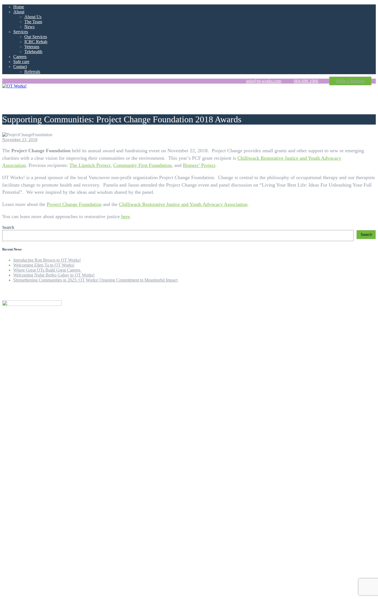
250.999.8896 (18, 539)
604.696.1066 (306, 81)
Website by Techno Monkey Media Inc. (36, 592)
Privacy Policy (52, 582)
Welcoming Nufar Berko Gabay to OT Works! (54, 275)
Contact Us (23, 357)
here (125, 216)
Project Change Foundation (74, 204)
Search (8, 227)
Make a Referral (350, 81)
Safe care (21, 61)
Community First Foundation (142, 165)
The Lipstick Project (89, 165)
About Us (33, 16)
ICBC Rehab (35, 41)
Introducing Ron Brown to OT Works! (47, 260)
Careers (20, 56)
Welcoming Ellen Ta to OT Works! (43, 265)
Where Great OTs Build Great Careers (47, 270)
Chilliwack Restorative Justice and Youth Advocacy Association (183, 204)
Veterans (31, 46)
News (29, 26)
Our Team (22, 337)
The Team (33, 21)
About (18, 11)
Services (20, 31)
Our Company (25, 332)
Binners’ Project (199, 165)
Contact (20, 66)
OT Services (24, 342)
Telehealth (33, 51)
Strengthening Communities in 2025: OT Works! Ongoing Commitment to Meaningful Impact (95, 280)
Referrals (32, 71)
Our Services (35, 36)
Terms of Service (83, 582)
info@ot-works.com (263, 81)
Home (18, 6)
